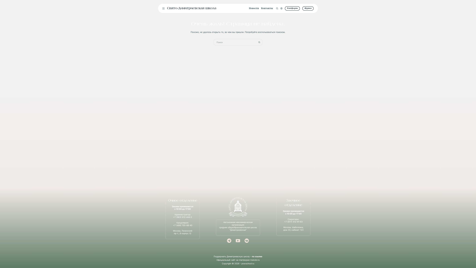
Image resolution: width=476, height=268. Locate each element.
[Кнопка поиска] (259, 42)
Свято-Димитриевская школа (191, 8)
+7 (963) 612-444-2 (182, 217)
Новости (254, 8)
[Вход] (281, 8)
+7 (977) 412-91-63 (293, 221)
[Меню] (163, 8)
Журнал (308, 8)
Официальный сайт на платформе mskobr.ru (238, 260)
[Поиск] (277, 8)
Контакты (267, 8)
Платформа (292, 8)
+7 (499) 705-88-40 (182, 225)
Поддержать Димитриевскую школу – (238, 256)
